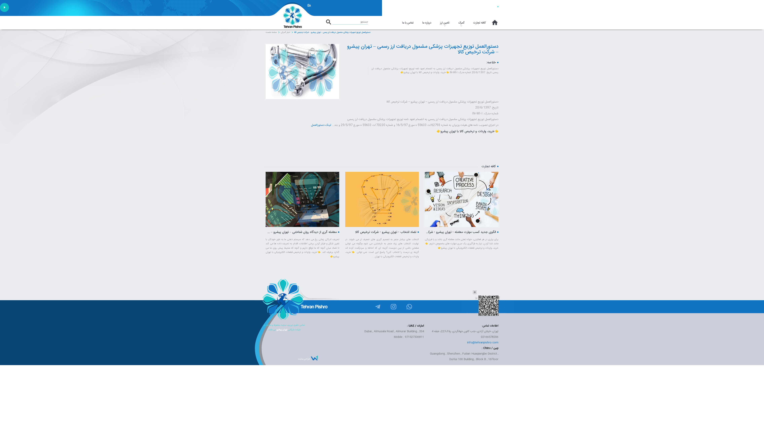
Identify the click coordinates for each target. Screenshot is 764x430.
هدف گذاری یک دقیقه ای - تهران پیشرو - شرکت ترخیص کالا (460, 232)
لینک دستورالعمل (321, 125)
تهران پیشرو (282, 330)
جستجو (364, 22)
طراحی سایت (304, 359)
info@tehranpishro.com (482, 342)
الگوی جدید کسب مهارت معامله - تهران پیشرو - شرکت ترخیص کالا (380, 232)
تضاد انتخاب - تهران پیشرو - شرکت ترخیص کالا (306, 232)
